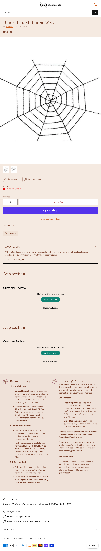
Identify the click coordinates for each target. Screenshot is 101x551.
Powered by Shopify (38, 538)
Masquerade (23, 538)
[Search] (95, 12)
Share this (12, 233)
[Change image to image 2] (14, 169)
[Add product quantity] (15, 202)
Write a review (50, 299)
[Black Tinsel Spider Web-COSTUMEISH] (50, 100)
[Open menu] (4, 5)
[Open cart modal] (95, 5)
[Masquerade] (50, 5)
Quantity (7, 197)
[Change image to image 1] (6, 169)
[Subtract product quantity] (5, 202)
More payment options (50, 219)
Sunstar (9, 26)
